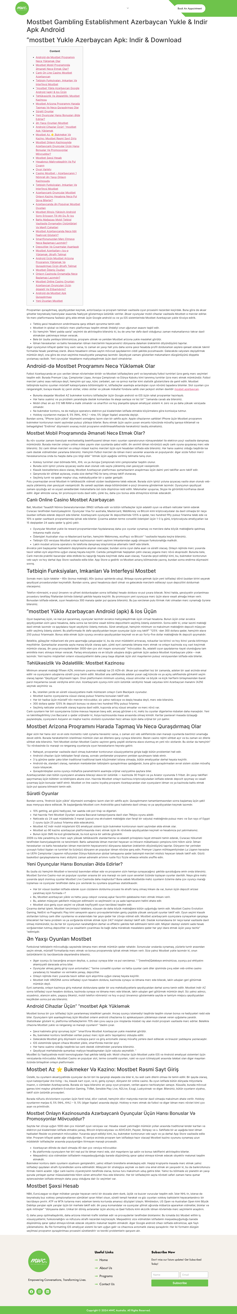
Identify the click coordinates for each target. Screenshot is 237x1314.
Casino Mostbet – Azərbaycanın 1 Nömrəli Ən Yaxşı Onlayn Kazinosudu (56, 177)
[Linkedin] (47, 1291)
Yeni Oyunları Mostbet (49, 300)
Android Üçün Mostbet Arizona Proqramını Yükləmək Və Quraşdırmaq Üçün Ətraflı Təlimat (56, 262)
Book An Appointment (190, 8)
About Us (104, 8)
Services (120, 8)
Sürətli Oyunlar (45, 111)
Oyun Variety (43, 169)
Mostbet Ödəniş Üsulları (50, 269)
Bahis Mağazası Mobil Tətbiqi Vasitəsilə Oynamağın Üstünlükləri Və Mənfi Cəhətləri (56, 223)
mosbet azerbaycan (186, 389)
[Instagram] (39, 1291)
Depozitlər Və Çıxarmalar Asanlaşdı (57, 246)
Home (89, 8)
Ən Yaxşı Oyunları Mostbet (52, 123)
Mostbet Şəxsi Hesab (49, 157)
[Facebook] (31, 1291)
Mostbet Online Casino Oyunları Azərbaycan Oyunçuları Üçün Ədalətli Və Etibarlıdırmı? (55, 285)
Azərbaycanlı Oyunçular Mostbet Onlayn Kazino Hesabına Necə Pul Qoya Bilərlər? (56, 196)
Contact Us (141, 8)
